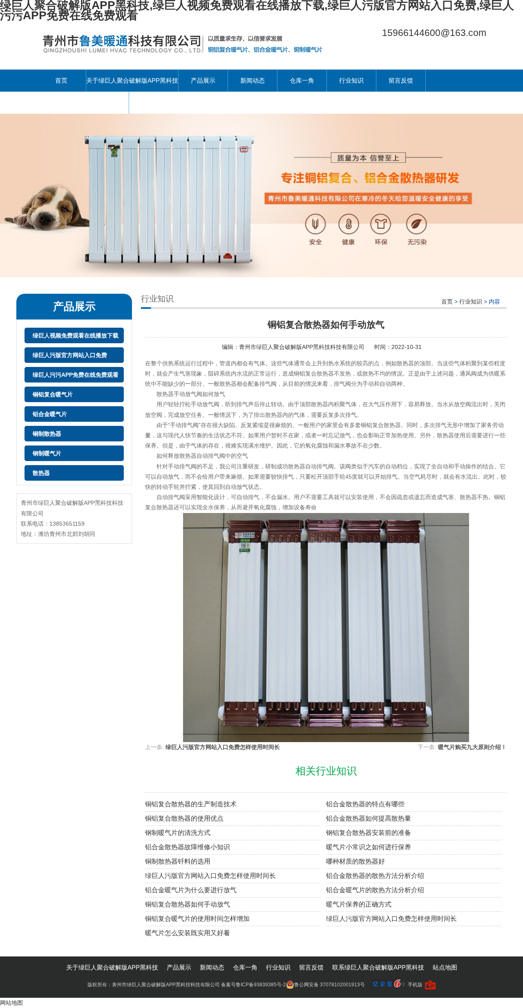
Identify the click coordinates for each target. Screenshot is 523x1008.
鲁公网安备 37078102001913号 (329, 985)
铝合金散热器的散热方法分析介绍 (375, 875)
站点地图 (445, 967)
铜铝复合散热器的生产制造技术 (191, 804)
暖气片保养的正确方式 (358, 904)
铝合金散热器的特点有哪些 (365, 804)
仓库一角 (302, 80)
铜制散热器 (47, 433)
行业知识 (351, 80)
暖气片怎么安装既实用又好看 (187, 932)
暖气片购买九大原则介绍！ (472, 747)
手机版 (415, 985)
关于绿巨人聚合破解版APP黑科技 (132, 80)
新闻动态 (252, 80)
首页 (61, 80)
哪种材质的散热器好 (355, 861)
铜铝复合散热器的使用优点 (184, 818)
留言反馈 (401, 80)
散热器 (41, 473)
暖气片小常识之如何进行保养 (368, 847)
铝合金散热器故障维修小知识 (187, 847)
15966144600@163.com (434, 32)
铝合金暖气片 (50, 414)
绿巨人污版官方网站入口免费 (70, 355)
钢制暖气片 (47, 453)
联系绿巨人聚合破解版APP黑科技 (83, 102)
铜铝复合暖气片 (53, 394)
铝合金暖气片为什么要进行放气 (191, 889)
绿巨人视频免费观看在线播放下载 (75, 335)
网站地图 (11, 1002)
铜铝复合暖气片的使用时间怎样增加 (197, 918)
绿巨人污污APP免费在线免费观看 (75, 374)
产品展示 (203, 80)
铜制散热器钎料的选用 (177, 861)
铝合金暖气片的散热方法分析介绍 (375, 889)
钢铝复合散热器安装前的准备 (368, 832)
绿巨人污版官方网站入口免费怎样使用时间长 (222, 747)
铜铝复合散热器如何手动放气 (187, 904)
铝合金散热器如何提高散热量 (368, 818)
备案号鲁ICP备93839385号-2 (253, 985)
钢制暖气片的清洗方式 (177, 832)
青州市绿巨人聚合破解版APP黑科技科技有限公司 (302, 347)
